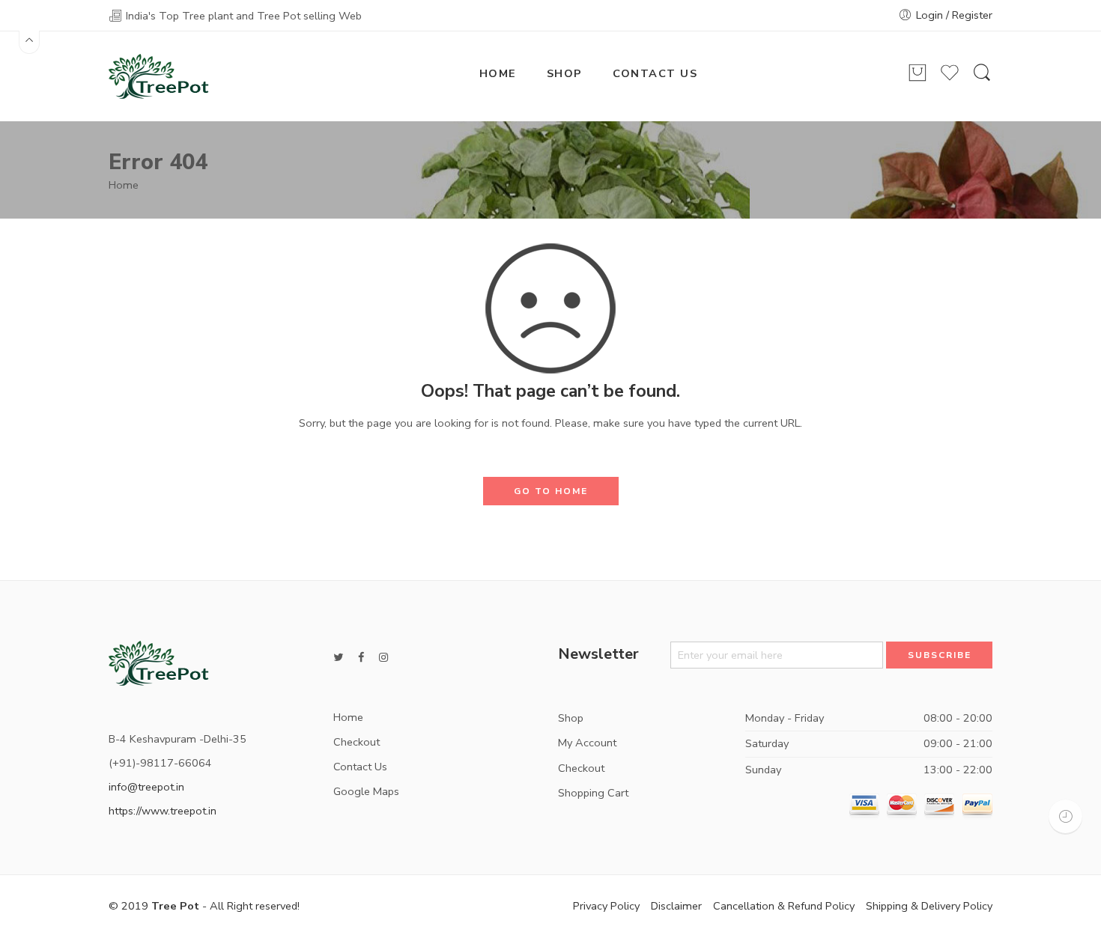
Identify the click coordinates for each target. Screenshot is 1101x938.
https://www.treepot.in (162, 810)
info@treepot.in (146, 786)
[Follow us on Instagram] (383, 657)
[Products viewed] (1065, 816)
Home (124, 184)
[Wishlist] (949, 79)
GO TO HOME (551, 491)
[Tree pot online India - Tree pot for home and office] (159, 75)
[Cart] (917, 79)
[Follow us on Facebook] (361, 657)
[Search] (981, 80)
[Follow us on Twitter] (338, 657)
